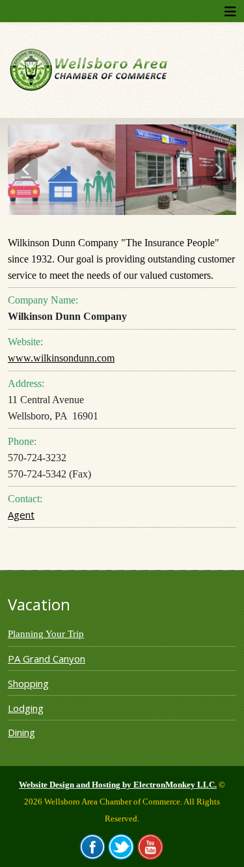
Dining (21, 732)
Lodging (26, 708)
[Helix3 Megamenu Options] (230, 11)
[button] (26, 169)
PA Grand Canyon (46, 658)
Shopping (28, 683)
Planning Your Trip (46, 634)
